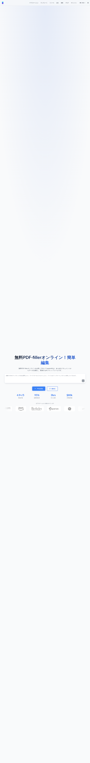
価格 (62, 2)
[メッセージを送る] (83, 380)
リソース (52, 2)
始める (53, 388)
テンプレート (44, 2)
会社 (57, 2)
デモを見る (40, 388)
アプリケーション (33, 2)
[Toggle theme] (88, 3)
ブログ (67, 2)
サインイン (74, 2)
